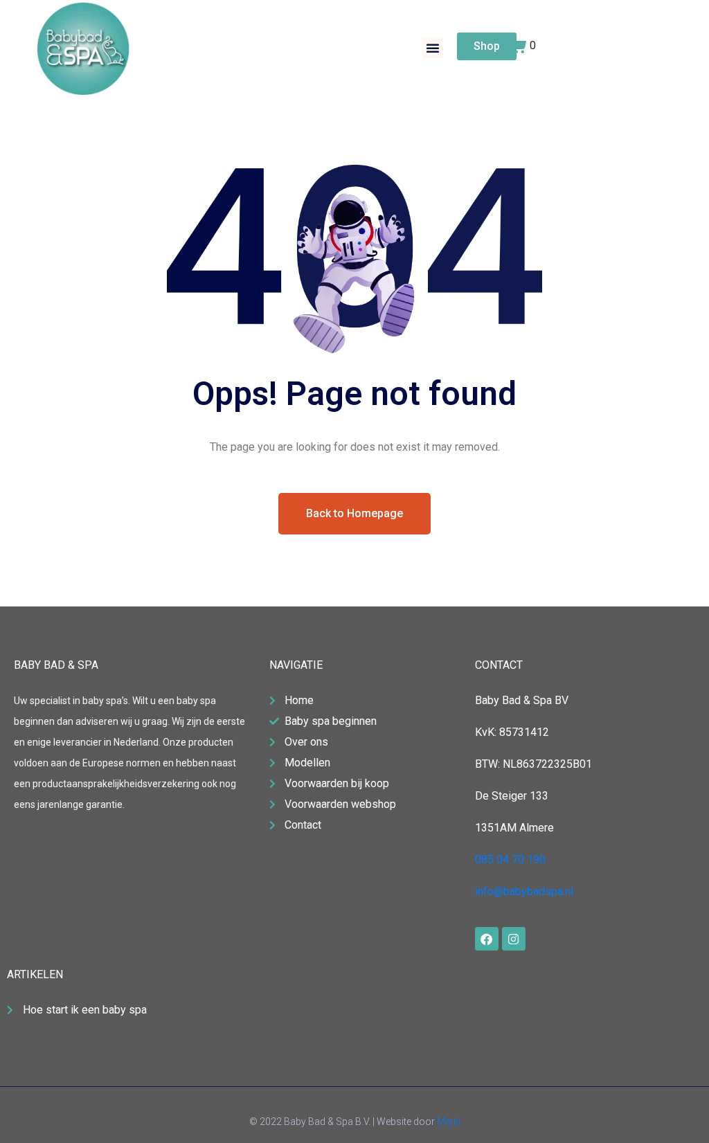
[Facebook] (487, 939)
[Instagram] (514, 939)
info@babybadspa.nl (524, 891)
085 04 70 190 (510, 859)
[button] (432, 47)
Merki (448, 1121)
